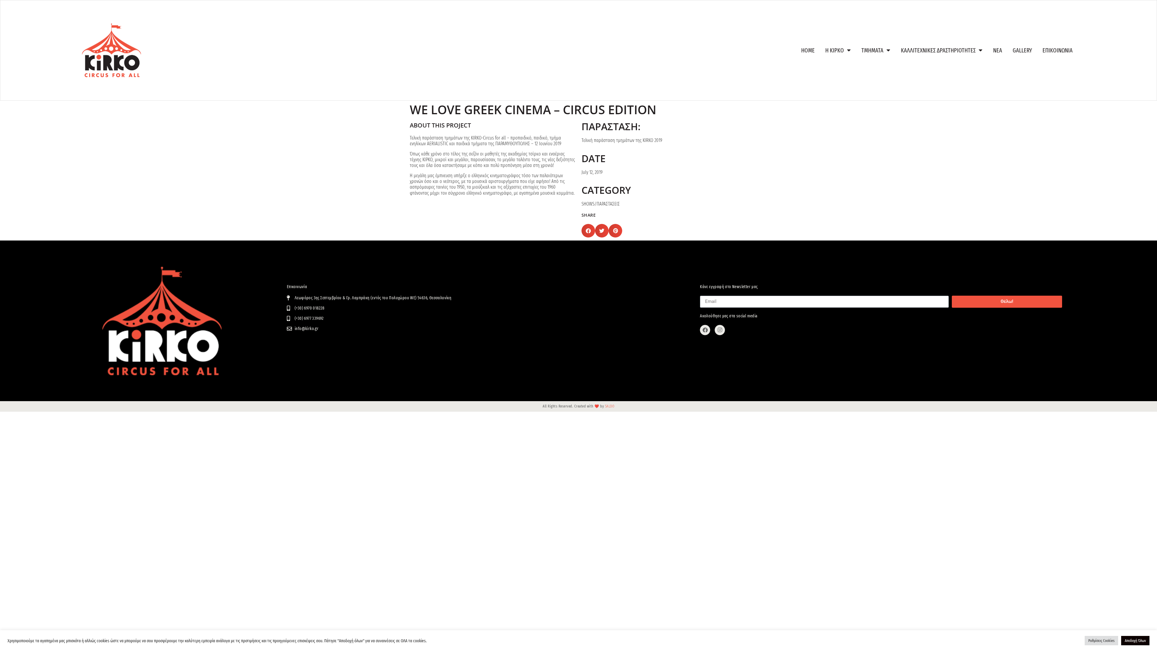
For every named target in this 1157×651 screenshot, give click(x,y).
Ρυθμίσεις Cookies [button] (1101, 640)
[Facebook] (705, 330)
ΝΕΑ (997, 50)
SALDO (610, 406)
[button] (588, 230)
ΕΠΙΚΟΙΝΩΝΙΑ (1058, 50)
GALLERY (1022, 50)
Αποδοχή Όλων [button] (1135, 640)
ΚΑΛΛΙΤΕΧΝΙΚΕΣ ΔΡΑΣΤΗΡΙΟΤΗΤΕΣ (938, 50)
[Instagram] (720, 330)
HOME (808, 50)
